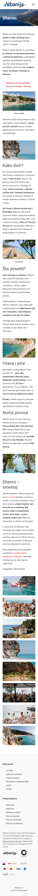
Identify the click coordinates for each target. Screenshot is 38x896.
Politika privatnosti (12, 778)
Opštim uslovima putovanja (12, 841)
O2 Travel (9, 770)
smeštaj (11, 497)
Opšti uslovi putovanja (14, 774)
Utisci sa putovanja (13, 816)
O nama (8, 785)
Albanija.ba (10, 809)
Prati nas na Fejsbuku (13, 820)
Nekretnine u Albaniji (13, 812)
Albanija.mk (10, 805)
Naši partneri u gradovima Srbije (17, 781)
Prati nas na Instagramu (14, 823)
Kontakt (9, 789)
